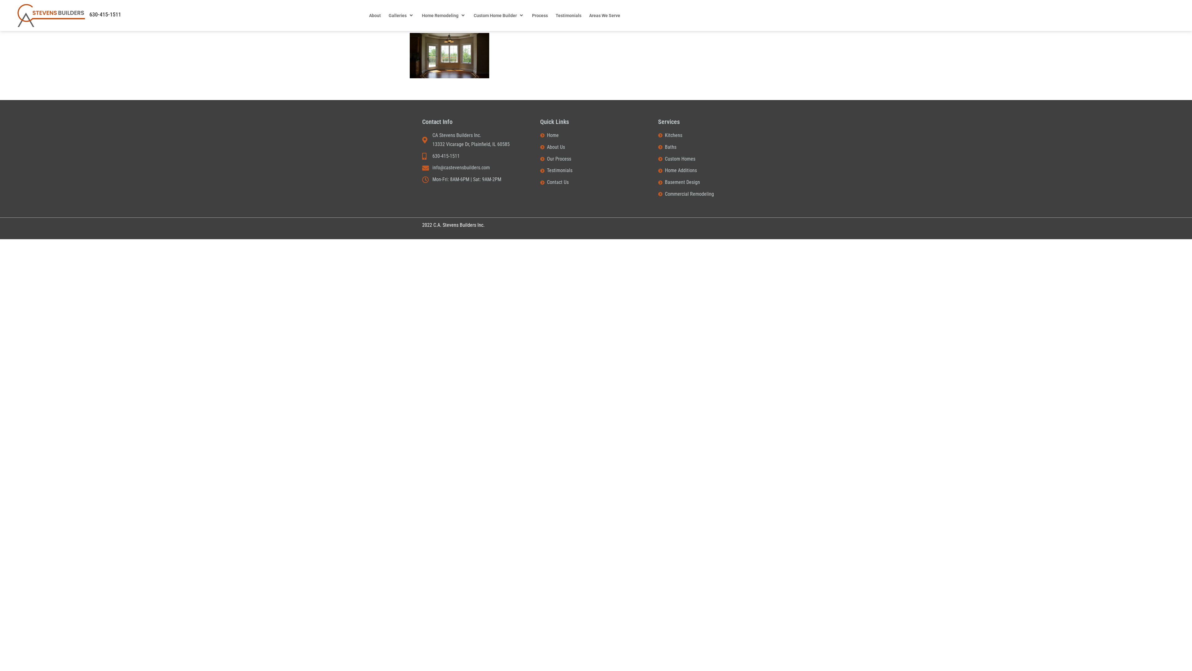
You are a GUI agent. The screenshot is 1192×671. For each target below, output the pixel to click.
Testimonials (568, 15)
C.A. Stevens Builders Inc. (459, 225)
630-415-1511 (105, 14)
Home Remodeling (440, 15)
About (375, 15)
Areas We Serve (604, 15)
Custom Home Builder (495, 15)
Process (540, 15)
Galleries (398, 15)
